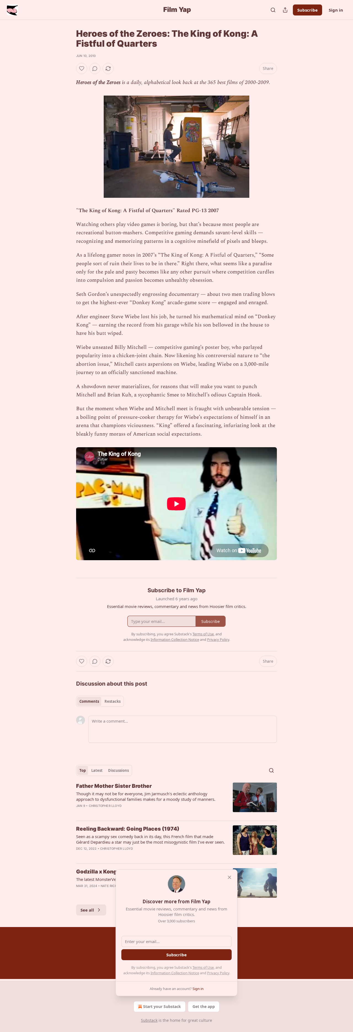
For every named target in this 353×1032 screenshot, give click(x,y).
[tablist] (100, 701)
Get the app (203, 1006)
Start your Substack (162, 1006)
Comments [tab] (89, 701)
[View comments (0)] (94, 68)
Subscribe (307, 10)
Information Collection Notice (175, 972)
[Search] (273, 9)
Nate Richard (112, 886)
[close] (229, 877)
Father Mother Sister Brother (114, 786)
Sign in (336, 10)
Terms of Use (203, 967)
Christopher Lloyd (105, 806)
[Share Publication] (285, 9)
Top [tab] (82, 770)
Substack (149, 1020)
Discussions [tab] (118, 770)
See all (87, 910)
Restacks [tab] (113, 701)
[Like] (81, 68)
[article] (176, 799)
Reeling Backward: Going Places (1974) (127, 829)
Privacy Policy (218, 972)
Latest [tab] (97, 770)
